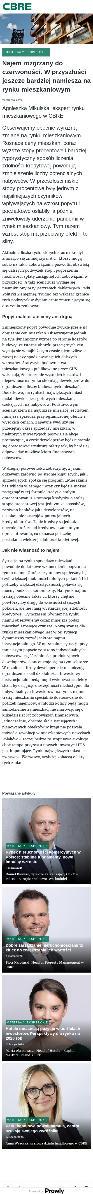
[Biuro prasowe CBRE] (17, 10)
